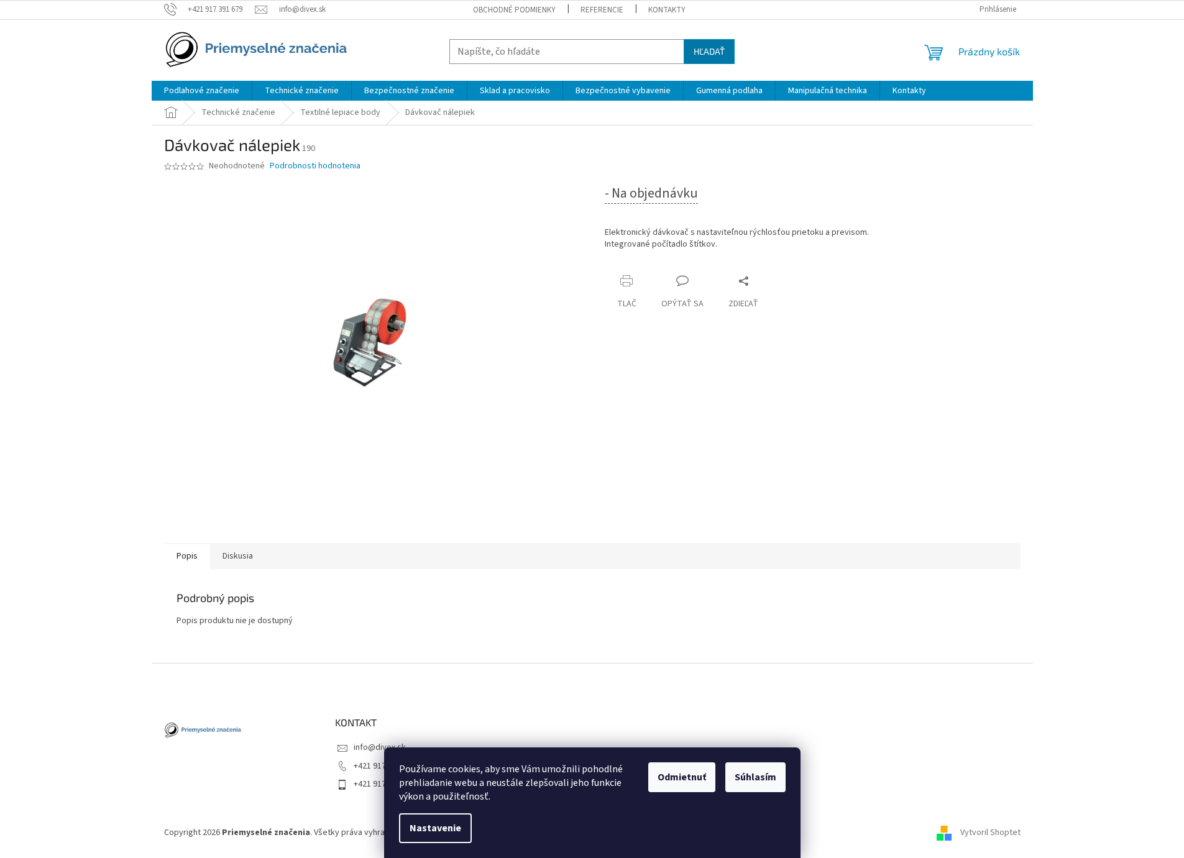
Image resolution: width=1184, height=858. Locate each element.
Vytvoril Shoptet (990, 832)
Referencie (602, 10)
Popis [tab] (187, 556)
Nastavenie (435, 828)
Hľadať (709, 51)
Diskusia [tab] (238, 556)
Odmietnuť (682, 777)
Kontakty (667, 10)
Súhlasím (755, 777)
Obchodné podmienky (514, 10)
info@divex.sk (380, 747)
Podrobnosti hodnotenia (315, 166)
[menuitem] (202, 91)
